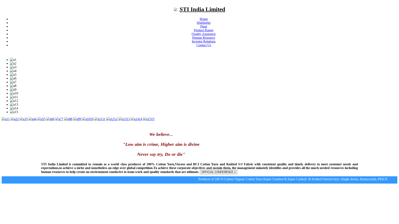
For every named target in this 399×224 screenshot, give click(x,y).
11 (103, 119)
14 (140, 119)
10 (92, 119)
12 (116, 119)
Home (204, 19)
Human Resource (203, 37)
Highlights (204, 22)
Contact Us (203, 45)
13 (128, 119)
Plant (203, 26)
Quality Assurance (204, 34)
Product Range (203, 30)
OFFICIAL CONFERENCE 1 (219, 172)
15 (152, 119)
